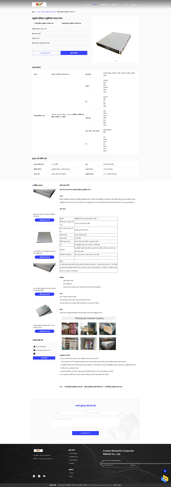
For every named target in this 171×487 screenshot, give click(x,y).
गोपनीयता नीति (52, 485)
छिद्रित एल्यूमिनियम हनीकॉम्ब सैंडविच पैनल (93, 386)
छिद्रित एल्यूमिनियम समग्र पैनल (48, 12)
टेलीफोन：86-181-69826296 (42, 455)
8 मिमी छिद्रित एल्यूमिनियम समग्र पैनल (113, 386)
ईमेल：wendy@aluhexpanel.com (44, 458)
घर (88, 5)
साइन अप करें (134, 465)
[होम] (39, 4)
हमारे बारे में (104, 5)
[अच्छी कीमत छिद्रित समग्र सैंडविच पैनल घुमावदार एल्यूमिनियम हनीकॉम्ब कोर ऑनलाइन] (44, 200)
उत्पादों (95, 5)
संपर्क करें (114, 5)
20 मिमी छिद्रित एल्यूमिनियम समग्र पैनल (73, 386)
